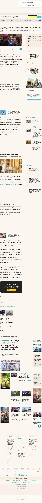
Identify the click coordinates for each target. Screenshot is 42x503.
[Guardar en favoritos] (21, 49)
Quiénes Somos (33, 480)
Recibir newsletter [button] (34, 99)
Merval (33, 468)
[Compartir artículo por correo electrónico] (10, 51)
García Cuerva (3, 299)
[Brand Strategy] (21, 478)
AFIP (15, 471)
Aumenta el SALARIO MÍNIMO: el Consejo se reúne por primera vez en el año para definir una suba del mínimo (35, 63)
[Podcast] (26, 478)
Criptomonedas (15, 468)
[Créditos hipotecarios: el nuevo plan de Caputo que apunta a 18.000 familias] (26, 393)
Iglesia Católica (9, 299)
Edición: (38, 13)
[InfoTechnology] (31, 478)
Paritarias (22, 471)
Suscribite (25, 480)
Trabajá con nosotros (26, 482)
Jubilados (15, 299)
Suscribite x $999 (32, 16)
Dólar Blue (8, 468)
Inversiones (30, 471)
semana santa (3, 302)
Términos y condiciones (21, 488)
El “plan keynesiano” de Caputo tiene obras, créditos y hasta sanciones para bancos (34, 56)
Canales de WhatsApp (16, 480)
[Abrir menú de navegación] (1, 17)
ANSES (38, 471)
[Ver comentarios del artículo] (12, 51)
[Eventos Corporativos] (16, 478)
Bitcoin (22, 468)
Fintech (28, 468)
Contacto (7, 480)
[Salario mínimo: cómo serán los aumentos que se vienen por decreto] (37, 349)
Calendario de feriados (6, 471)
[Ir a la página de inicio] (3, 17)
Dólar (3, 468)
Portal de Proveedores (15, 482)
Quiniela (39, 468)
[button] (39, 426)
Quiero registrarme (11, 289)
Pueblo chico (30, 90)
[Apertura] (10, 478)
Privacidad (21, 490)
